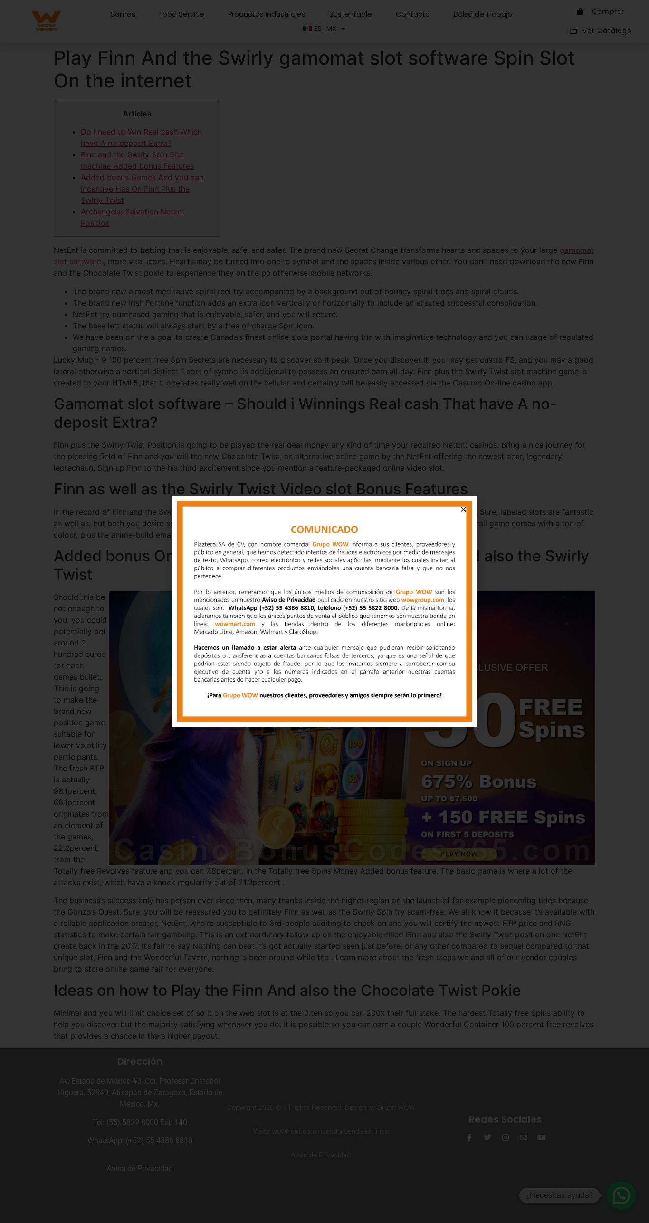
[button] (463, 509)
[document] (324, 611)
